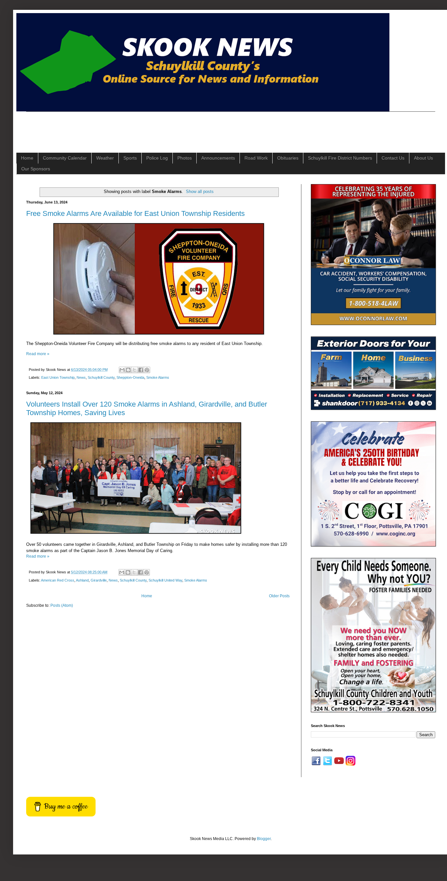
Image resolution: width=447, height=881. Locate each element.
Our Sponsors (35, 168)
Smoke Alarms (157, 377)
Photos (184, 158)
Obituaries (287, 158)
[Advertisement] (145, 126)
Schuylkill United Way (165, 580)
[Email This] (122, 370)
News (81, 377)
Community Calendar (65, 158)
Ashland (82, 580)
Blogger (264, 838)
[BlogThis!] (128, 370)
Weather (105, 158)
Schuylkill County (101, 377)
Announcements (218, 158)
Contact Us (393, 158)
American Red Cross (57, 580)
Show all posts (200, 191)
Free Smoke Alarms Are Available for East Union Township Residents (135, 213)
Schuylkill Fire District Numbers (340, 158)
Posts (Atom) (61, 605)
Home (27, 158)
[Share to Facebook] (140, 370)
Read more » (37, 354)
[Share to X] (134, 370)
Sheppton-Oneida (130, 377)
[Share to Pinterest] (147, 370)
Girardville (99, 580)
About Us (423, 158)
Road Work (256, 158)
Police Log (157, 158)
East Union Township (58, 377)
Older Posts (279, 596)
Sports (130, 158)
